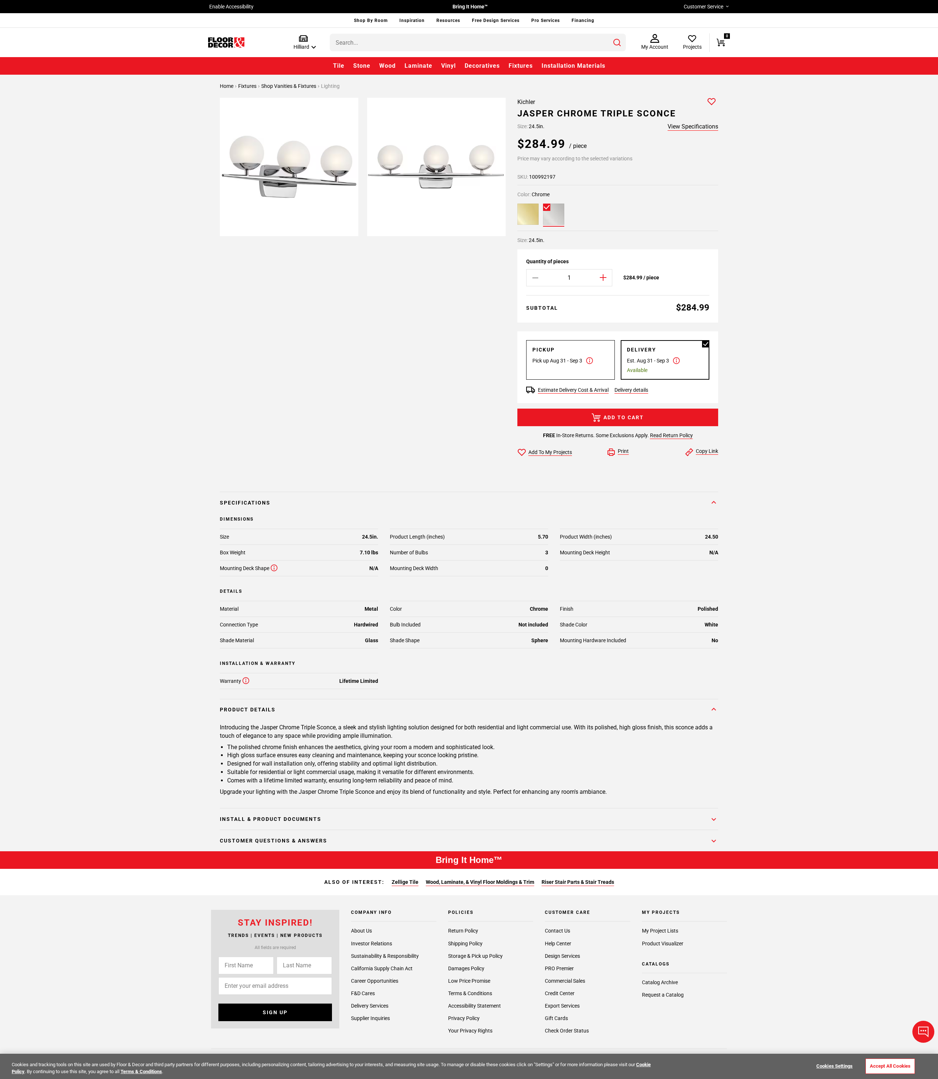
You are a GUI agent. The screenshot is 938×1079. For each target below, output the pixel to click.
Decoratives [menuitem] (482, 65)
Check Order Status (567, 1031)
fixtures (248, 86)
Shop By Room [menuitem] (371, 20)
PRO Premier (559, 968)
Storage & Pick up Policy (475, 956)
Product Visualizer (662, 943)
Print (623, 451)
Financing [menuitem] (583, 20)
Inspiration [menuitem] (412, 20)
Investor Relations (371, 943)
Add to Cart (623, 417)
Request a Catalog (663, 995)
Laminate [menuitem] (418, 65)
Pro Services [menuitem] (545, 20)
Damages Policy (466, 968)
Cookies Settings (834, 1066)
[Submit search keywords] (617, 42)
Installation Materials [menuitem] (573, 65)
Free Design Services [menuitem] (496, 20)
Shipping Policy (465, 943)
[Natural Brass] (528, 214)
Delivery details (631, 390)
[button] (303, 42)
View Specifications (693, 126)
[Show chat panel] (923, 1032)
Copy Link (707, 451)
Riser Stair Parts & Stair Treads (578, 882)
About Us (361, 931)
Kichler (526, 101)
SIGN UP (275, 1012)
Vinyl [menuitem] (448, 65)
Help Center (558, 943)
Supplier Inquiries (370, 1018)
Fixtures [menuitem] (521, 65)
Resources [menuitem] (448, 20)
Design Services (562, 956)
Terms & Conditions (470, 993)
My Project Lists (660, 931)
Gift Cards (556, 1018)
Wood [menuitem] (387, 65)
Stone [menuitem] (361, 65)
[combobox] (478, 42)
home (227, 86)
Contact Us (557, 931)
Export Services (562, 1005)
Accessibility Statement (474, 1005)
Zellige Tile (405, 882)
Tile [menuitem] (338, 65)
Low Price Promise (469, 980)
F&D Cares (363, 993)
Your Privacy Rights (470, 1031)
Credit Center (560, 993)
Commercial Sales (565, 980)
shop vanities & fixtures (289, 86)
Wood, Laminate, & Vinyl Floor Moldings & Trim (480, 882)
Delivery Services (369, 1005)
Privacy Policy (464, 1018)
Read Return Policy (671, 435)
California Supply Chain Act (382, 968)
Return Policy (463, 931)
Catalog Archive (660, 982)
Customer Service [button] (703, 7)
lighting (330, 86)
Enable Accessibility (231, 7)
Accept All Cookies (890, 1066)
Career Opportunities (374, 980)
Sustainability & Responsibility (385, 956)
